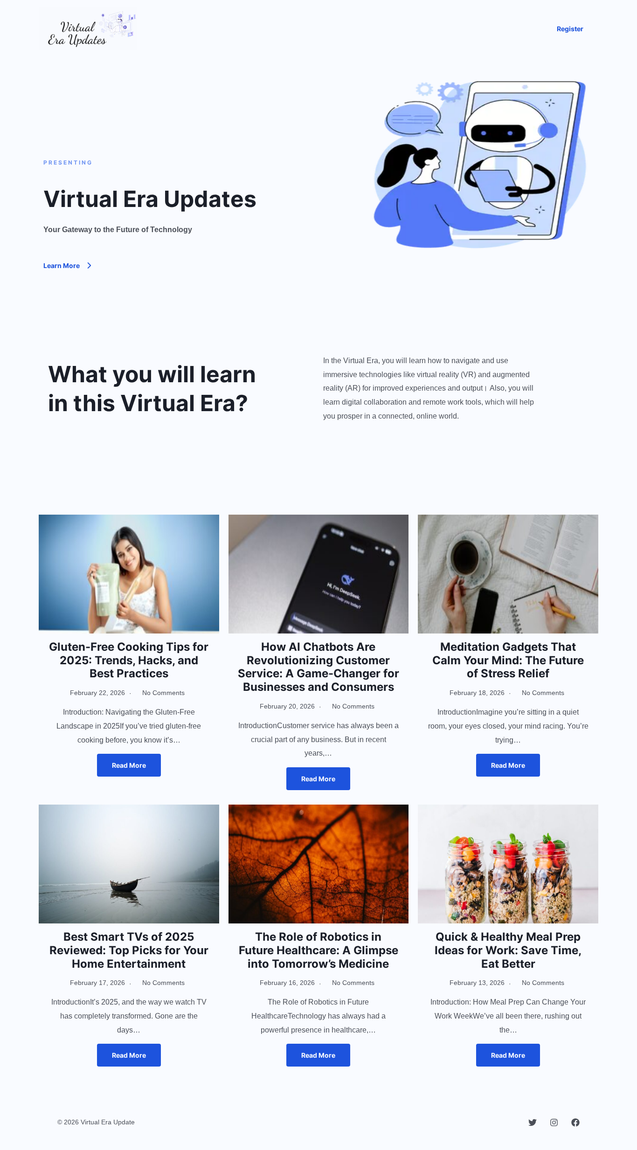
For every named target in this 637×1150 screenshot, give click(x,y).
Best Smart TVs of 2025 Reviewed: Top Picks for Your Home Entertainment (128, 950)
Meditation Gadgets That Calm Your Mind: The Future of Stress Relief (508, 660)
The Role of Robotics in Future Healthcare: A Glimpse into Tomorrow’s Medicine (318, 950)
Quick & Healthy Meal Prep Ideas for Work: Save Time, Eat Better (508, 950)
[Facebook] (575, 1122)
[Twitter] (532, 1122)
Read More (129, 765)
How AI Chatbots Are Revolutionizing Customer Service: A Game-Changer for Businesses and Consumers (318, 667)
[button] (570, 29)
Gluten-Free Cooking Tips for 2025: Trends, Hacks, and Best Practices (128, 660)
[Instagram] (554, 1122)
